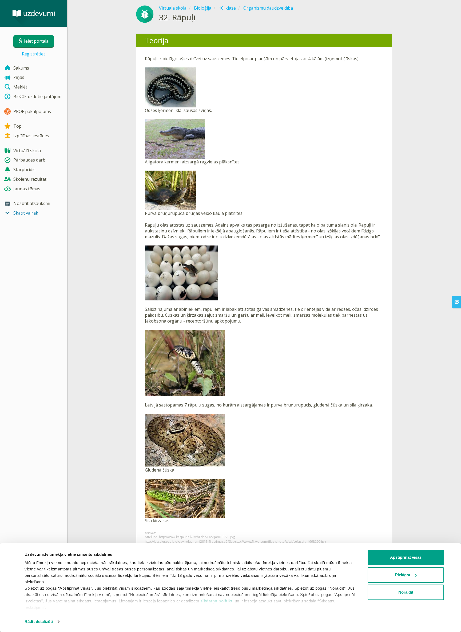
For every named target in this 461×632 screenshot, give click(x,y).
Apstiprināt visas (406, 557)
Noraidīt (405, 592)
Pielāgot (402, 575)
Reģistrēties (34, 54)
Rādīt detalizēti (39, 621)
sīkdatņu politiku (217, 601)
